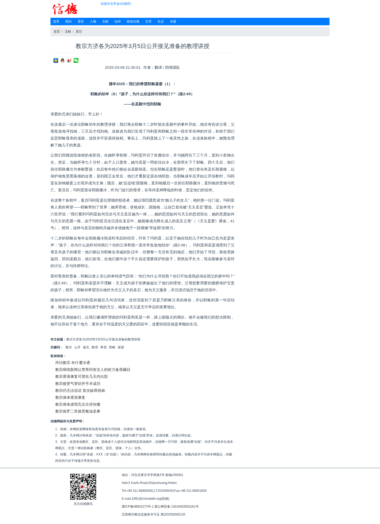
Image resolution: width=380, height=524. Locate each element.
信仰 (117, 21)
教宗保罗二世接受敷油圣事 (77, 411)
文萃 (148, 21)
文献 (105, 21)
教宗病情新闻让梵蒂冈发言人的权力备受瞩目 (92, 370)
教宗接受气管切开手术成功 (77, 384)
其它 (79, 31)
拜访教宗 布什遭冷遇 (72, 363)
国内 (68, 21)
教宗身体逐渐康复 (70, 397)
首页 (56, 21)
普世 (81, 21)
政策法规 (133, 21)
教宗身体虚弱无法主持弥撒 (77, 404)
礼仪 (161, 21)
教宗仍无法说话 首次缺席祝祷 (80, 390)
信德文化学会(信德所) (116, 3)
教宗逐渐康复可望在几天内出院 (81, 376)
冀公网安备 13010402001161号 (176, 506)
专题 (173, 21)
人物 (93, 21)
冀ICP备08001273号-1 (138, 506)
